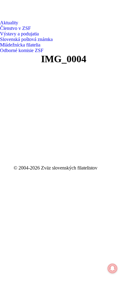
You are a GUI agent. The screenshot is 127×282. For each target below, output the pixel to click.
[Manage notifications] (112, 268)
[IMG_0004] (63, 113)
